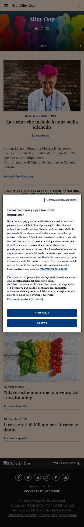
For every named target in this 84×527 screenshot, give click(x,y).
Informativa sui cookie (53, 268)
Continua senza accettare (61, 199)
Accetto (42, 323)
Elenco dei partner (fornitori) (25, 299)
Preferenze (42, 312)
